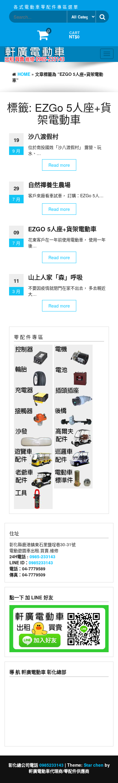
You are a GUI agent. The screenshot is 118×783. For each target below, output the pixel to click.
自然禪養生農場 (49, 184)
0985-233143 (42, 556)
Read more (59, 165)
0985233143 (41, 562)
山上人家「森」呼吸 (55, 277)
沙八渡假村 (43, 136)
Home (24, 74)
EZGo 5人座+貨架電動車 (62, 228)
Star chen (93, 765)
